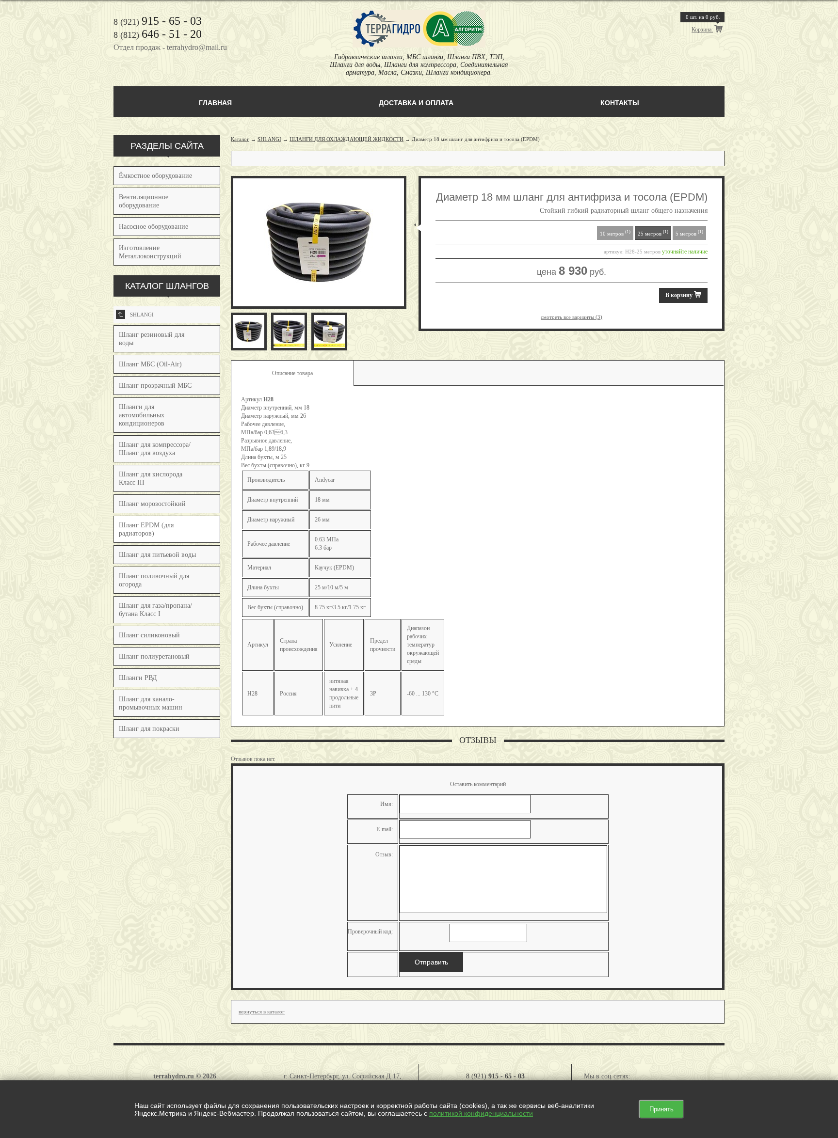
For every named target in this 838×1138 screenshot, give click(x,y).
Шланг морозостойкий (152, 503)
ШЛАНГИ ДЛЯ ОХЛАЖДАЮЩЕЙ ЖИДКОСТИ (346, 139)
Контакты (619, 103)
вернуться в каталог (262, 1011)
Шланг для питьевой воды (157, 554)
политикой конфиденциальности (481, 1113)
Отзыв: (384, 854)
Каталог (240, 139)
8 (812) (157, 35)
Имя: (386, 804)
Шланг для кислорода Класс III (150, 478)
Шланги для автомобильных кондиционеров (141, 415)
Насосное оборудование (153, 226)
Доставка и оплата (416, 103)
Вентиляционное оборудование (143, 201)
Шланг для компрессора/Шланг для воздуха (155, 449)
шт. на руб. (703, 17)
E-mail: (384, 829)
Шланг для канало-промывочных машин (150, 703)
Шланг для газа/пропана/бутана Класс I (155, 609)
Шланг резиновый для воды (151, 339)
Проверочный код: (370, 931)
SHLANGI (136, 314)
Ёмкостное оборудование (155, 175)
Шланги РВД (138, 677)
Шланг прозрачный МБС (155, 385)
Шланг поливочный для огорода (154, 580)
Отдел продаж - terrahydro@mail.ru (170, 47)
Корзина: (702, 29)
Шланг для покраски (149, 728)
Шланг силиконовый (149, 635)
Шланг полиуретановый (154, 656)
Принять (661, 1109)
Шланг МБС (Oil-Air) (150, 364)
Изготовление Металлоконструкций (150, 252)
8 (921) (157, 22)
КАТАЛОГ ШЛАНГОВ (167, 286)
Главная (215, 103)
